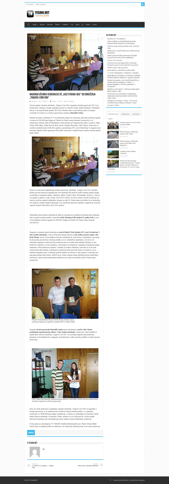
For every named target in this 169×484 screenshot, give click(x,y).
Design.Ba (141, 480)
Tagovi (110, 119)
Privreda (50, 24)
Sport (77, 24)
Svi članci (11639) (113, 105)
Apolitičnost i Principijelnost (116, 39)
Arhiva (88, 24)
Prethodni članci (113, 114)
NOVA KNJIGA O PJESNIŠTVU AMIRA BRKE (121, 70)
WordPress (125, 480)
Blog (34, 24)
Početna (29, 24)
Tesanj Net (34, 101)
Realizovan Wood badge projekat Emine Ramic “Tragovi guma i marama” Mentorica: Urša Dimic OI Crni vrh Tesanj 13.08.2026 (123, 165)
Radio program (41, 4)
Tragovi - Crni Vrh (57, 101)
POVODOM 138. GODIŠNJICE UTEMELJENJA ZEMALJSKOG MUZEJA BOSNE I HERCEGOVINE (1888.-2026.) (122, 96)
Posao (95, 24)
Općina (42, 24)
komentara (136, 114)
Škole (57, 24)
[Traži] (143, 4)
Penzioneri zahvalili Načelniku (88, 465)
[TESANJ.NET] (38, 13)
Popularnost (126, 114)
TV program (29, 4)
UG (72, 24)
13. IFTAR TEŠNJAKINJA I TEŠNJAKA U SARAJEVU (123, 73)
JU (82, 24)
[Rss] (110, 480)
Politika (65, 24)
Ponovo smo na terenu (114, 60)
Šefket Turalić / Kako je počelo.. (117, 68)
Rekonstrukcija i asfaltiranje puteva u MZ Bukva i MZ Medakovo (129, 143)
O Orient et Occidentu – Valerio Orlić (43, 465)
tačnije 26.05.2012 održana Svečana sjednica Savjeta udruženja (74, 198)
